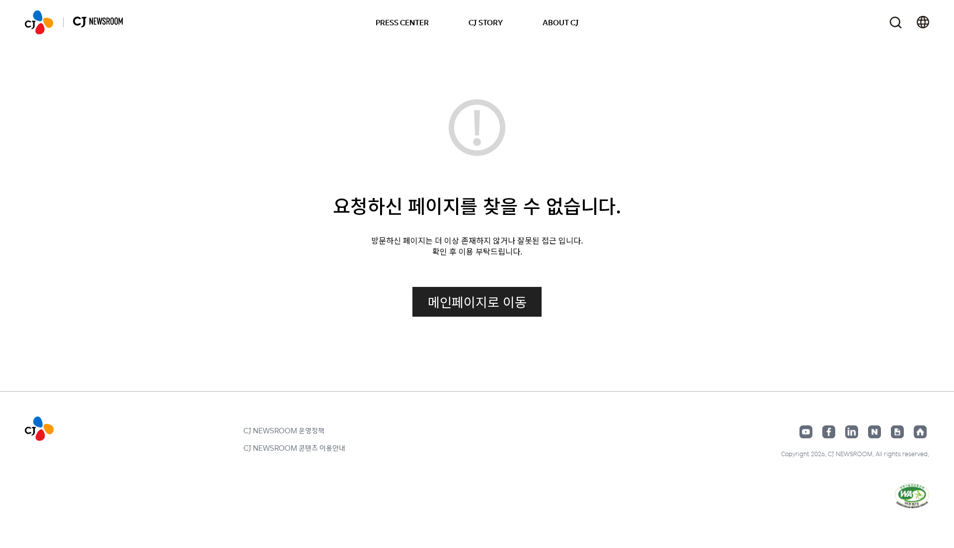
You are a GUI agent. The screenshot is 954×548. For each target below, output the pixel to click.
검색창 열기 (895, 22)
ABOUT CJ (561, 22)
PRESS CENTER (402, 22)
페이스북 (829, 432)
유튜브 (806, 432)
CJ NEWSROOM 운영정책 (283, 430)
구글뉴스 (897, 432)
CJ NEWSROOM (39, 22)
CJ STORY (486, 22)
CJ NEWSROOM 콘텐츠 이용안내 (294, 448)
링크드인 (852, 432)
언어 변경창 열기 (923, 22)
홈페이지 (920, 432)
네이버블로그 (874, 432)
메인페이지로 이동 (477, 301)
